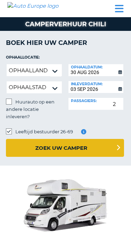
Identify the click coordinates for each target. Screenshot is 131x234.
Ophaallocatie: (23, 57)
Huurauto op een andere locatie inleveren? (30, 109)
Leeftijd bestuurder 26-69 (44, 131)
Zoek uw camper (61, 148)
